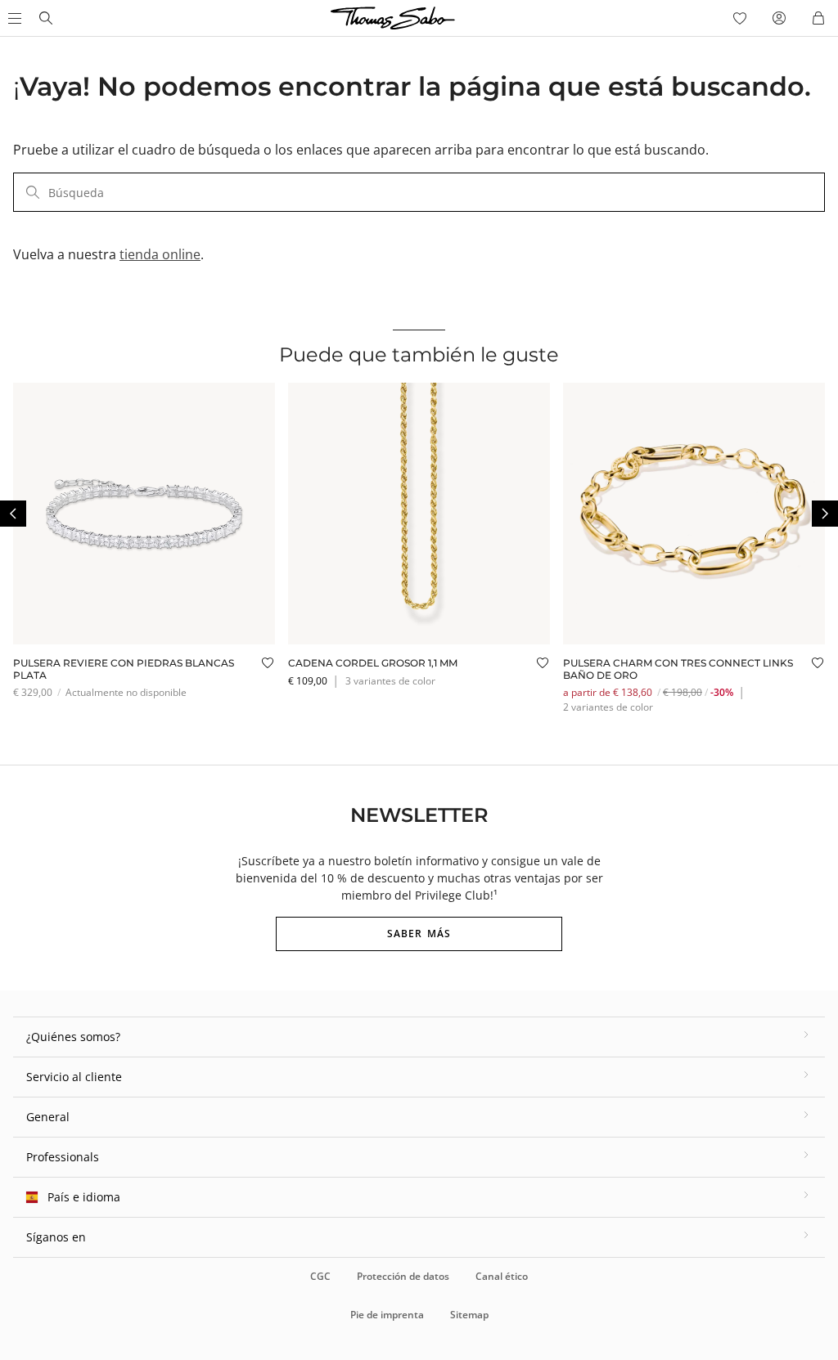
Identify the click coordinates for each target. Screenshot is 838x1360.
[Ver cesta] (818, 18)
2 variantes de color (608, 707)
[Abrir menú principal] (13, 18)
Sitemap (469, 1315)
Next (825, 513)
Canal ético (501, 1276)
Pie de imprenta (387, 1315)
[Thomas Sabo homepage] (45, 18)
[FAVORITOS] (739, 18)
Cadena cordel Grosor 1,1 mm (372, 663)
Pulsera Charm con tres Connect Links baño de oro (678, 668)
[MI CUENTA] (779, 18)
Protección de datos (403, 1276)
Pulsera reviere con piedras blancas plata (123, 668)
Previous (13, 513)
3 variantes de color (390, 681)
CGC (320, 1276)
